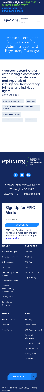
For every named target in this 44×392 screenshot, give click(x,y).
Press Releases (8, 330)
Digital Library (30, 277)
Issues (6, 246)
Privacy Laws (7, 297)
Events (27, 267)
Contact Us (29, 359)
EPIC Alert (29, 262)
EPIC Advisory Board (33, 330)
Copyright (8, 388)
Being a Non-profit (32, 343)
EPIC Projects (30, 319)
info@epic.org (32, 193)
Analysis (28, 257)
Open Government (10, 280)
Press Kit (5, 325)
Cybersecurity (8, 262)
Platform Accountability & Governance (9, 289)
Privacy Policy (30, 353)
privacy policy (12, 238)
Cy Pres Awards (31, 348)
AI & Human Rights (9, 252)
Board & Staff (30, 325)
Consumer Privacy (9, 257)
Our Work (31, 246)
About (29, 313)
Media (5, 313)
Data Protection (8, 267)
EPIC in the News (8, 319)
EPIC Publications (32, 272)
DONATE (19, 376)
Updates (28, 252)
